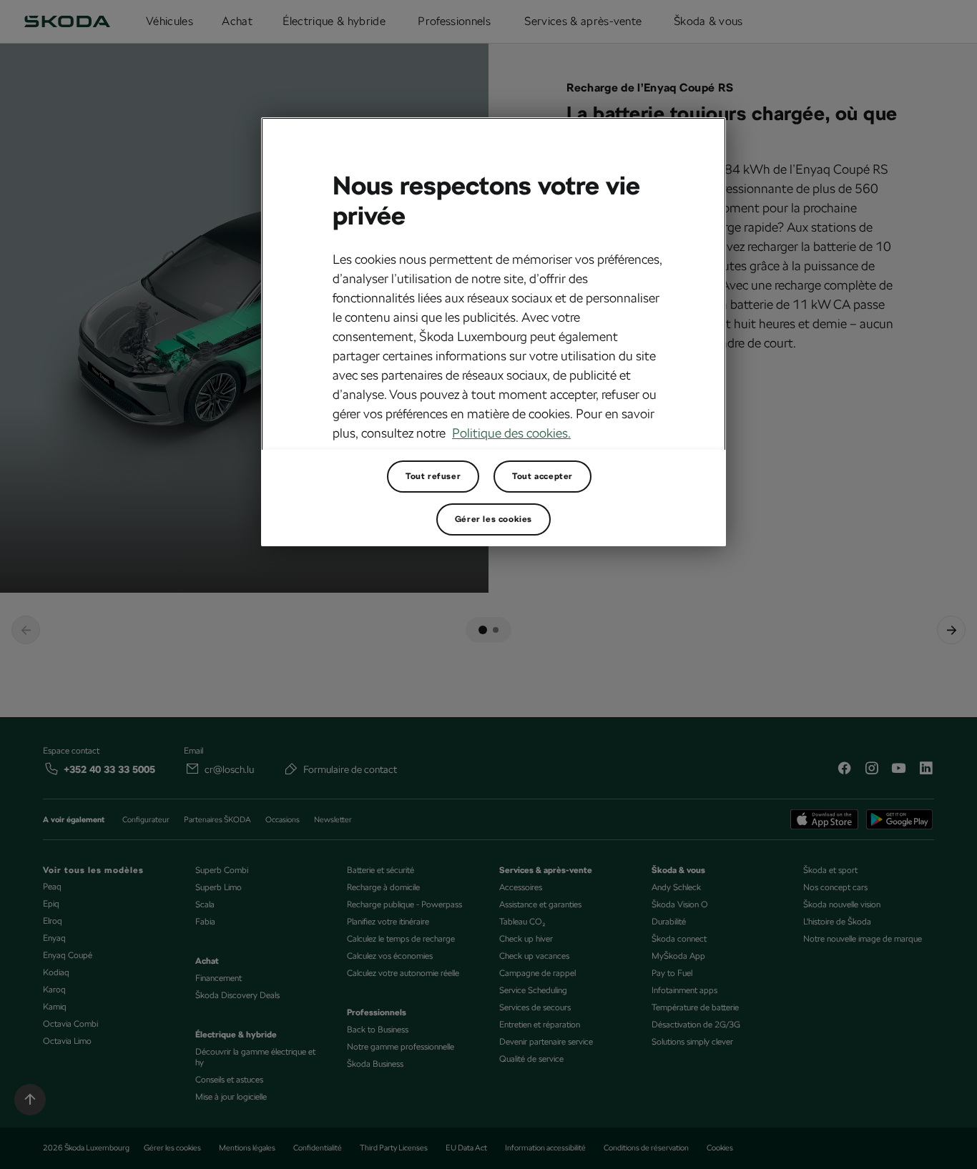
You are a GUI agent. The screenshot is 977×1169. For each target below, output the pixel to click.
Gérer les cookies (493, 519)
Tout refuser (433, 476)
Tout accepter (542, 476)
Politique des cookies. (511, 432)
